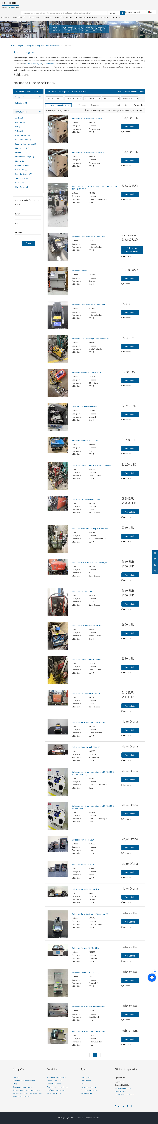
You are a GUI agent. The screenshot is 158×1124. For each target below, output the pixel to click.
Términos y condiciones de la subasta (27, 1093)
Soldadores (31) (21, 103)
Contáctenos (86, 1080)
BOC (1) (18, 126)
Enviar (28, 243)
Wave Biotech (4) (21, 187)
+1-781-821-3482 (121, 1091)
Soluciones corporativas (56, 1077)
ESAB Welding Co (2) (23, 135)
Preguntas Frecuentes (89, 1090)
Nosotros (16, 1077)
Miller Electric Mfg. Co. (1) (25, 157)
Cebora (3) (19, 131)
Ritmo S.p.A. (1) (21, 170)
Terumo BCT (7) (21, 178)
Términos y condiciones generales (26, 1090)
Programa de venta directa (57, 1087)
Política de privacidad (21, 1096)
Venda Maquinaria (54, 1084)
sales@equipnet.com (123, 1088)
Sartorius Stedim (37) (23, 174)
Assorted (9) (20, 122)
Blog (15, 1084)
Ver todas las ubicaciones (124, 1094)
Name (17, 204)
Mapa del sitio (86, 1093)
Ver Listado (130, 126)
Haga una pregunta (88, 1087)
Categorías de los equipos (25, 46)
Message (18, 233)
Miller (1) (18, 152)
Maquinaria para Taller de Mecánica (48, 46)
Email (17, 214)
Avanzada (113, 13)
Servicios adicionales (55, 1093)
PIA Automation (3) (22, 165)
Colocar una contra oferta (132, 250)
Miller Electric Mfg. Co (33, 64)
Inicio (13, 46)
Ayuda (83, 1084)
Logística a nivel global (56, 1090)
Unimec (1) (19, 182)
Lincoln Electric (49, 64)
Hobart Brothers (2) (23, 139)
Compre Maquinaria (54, 1080)
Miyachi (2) (19, 161)
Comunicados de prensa (22, 1087)
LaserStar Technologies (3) (25, 144)
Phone (17, 223)
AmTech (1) (19, 118)
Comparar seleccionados (58, 105)
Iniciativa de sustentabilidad (24, 1080)
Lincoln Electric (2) (22, 148)
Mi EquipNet (85, 1077)
